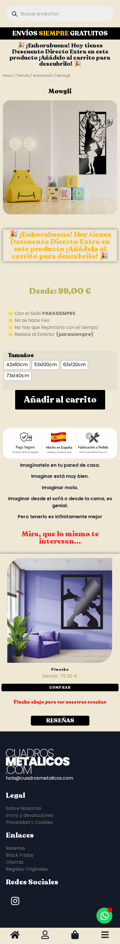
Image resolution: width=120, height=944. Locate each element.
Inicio (8, 75)
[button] (60, 687)
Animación (43, 75)
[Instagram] (15, 901)
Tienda (22, 75)
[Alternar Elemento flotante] (104, 916)
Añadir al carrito (60, 400)
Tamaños (21, 355)
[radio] (17, 365)
